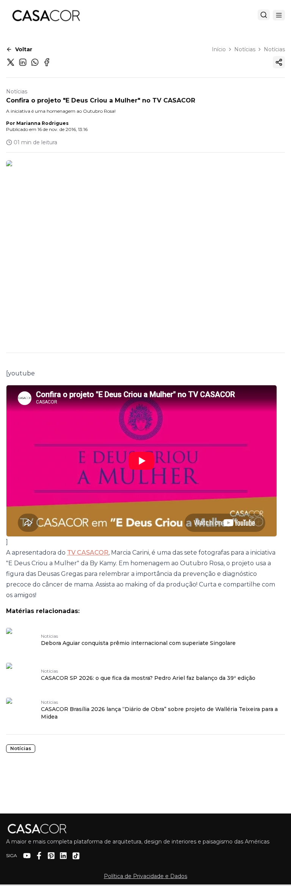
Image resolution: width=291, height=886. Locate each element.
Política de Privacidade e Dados (145, 876)
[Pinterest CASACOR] (51, 855)
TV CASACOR (87, 552)
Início (219, 49)
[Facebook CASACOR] (39, 855)
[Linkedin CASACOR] (63, 855)
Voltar (23, 49)
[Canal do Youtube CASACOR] (27, 855)
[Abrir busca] (264, 14)
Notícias (244, 49)
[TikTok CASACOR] (76, 855)
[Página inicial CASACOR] (46, 15)
